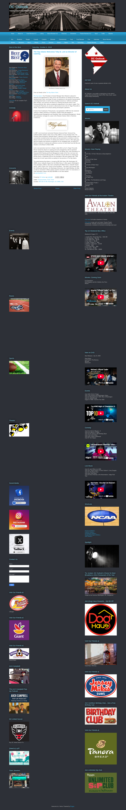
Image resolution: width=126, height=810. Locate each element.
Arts (12, 39)
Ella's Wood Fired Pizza (22, 92)
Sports (66, 42)
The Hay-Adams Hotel (52, 92)
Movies (13, 42)
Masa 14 (19, 71)
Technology (80, 42)
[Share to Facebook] (61, 177)
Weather (110, 33)
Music (29, 42)
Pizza (43, 42)
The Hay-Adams (38, 96)
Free (89, 39)
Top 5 (96, 33)
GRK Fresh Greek (20, 85)
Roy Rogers (21, 80)
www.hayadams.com (40, 173)
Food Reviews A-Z (31, 33)
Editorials (52, 39)
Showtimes (73, 33)
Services (51, 42)
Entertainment (62, 39)
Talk (73, 42)
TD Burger (19, 98)
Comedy (36, 39)
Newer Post (37, 188)
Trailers (102, 42)
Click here (12, 100)
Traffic (103, 33)
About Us (20, 33)
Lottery (42, 33)
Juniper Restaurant (23, 70)
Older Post (76, 188)
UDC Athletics (88, 536)
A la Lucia (20, 87)
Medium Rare (23, 81)
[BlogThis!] (58, 177)
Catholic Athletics (89, 532)
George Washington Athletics (92, 535)
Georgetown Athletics (90, 533)
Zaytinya (18, 96)
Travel (52, 179)
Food (71, 39)
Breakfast (19, 39)
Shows (59, 42)
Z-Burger (21, 91)
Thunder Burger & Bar (22, 73)
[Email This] (56, 177)
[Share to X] (60, 177)
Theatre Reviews (91, 42)
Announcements (42, 179)
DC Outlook (18, 7)
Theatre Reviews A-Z (85, 33)
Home (12, 33)
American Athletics (90, 530)
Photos (36, 42)
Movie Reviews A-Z (52, 33)
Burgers (28, 39)
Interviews (96, 39)
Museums (21, 42)
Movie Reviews (107, 39)
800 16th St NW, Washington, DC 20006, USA (51, 181)
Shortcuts (64, 33)
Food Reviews (80, 39)
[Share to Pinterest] (63, 177)
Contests (44, 39)
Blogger (72, 806)
